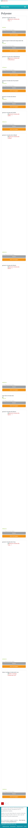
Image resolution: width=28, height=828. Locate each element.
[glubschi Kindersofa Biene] (14, 98)
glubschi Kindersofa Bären (9, 411)
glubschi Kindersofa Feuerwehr (10, 80)
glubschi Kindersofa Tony (8, 17)
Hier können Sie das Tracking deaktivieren (13, 820)
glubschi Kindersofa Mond (9, 265)
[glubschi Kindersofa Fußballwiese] (14, 62)
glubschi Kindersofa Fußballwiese (11, 56)
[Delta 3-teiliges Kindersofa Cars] (14, 731)
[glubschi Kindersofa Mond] (14, 324)
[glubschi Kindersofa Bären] (14, 470)
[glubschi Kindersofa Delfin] (14, 117)
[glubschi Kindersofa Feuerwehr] (14, 82)
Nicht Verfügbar (14, 35)
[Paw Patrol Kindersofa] (14, 397)
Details (14, 32)
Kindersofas (5, 7)
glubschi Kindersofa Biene (9, 96)
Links (25, 826)
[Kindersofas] (14, 2)
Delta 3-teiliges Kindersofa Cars (10, 672)
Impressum (20, 826)
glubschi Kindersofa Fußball (9, 135)
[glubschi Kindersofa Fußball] (14, 193)
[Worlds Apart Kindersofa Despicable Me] (14, 42)
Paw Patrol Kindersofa (8, 395)
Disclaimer (13, 826)
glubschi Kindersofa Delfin (9, 112)
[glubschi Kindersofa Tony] (14, 22)
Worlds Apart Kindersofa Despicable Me (12, 40)
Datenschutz (6, 826)
